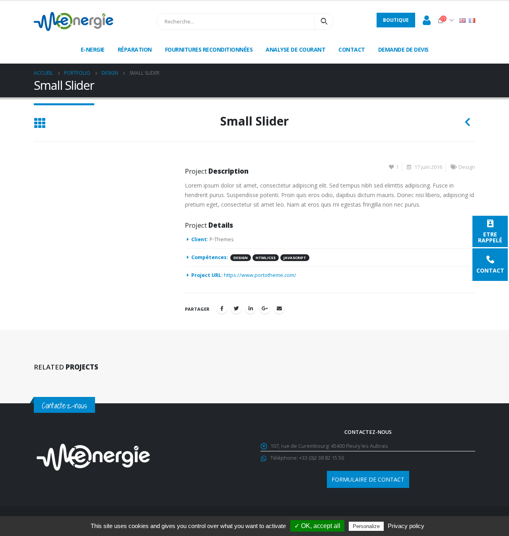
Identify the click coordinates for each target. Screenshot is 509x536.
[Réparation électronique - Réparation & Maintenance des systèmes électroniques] (73, 21)
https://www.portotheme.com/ (260, 275)
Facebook (221, 308)
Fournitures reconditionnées (209, 49)
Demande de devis (403, 49)
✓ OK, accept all (317, 525)
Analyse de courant (295, 49)
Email (279, 308)
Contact (490, 270)
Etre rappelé (490, 236)
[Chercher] (324, 21)
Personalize (366, 526)
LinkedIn (250, 308)
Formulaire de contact (368, 479)
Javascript (295, 257)
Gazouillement (236, 308)
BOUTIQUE (396, 20)
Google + (264, 308)
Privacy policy (406, 525)
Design (466, 167)
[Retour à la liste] (39, 124)
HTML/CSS (266, 257)
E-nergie (93, 49)
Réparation (135, 49)
